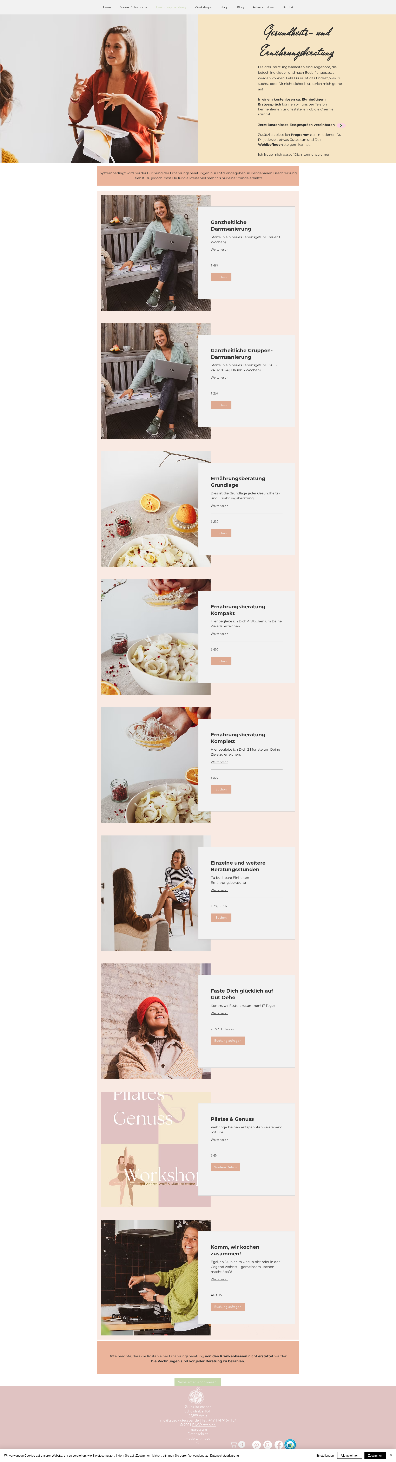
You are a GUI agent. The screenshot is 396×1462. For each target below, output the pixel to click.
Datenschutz (198, 1434)
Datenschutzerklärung (224, 1455)
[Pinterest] (256, 1445)
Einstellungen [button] (325, 1455)
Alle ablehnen (349, 1455)
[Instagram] (267, 1445)
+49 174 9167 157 (222, 1420)
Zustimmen (375, 1455)
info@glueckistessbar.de (179, 1420)
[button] (221, 277)
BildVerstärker (204, 1425)
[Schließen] (391, 1455)
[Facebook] (279, 1445)
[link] (247, 225)
